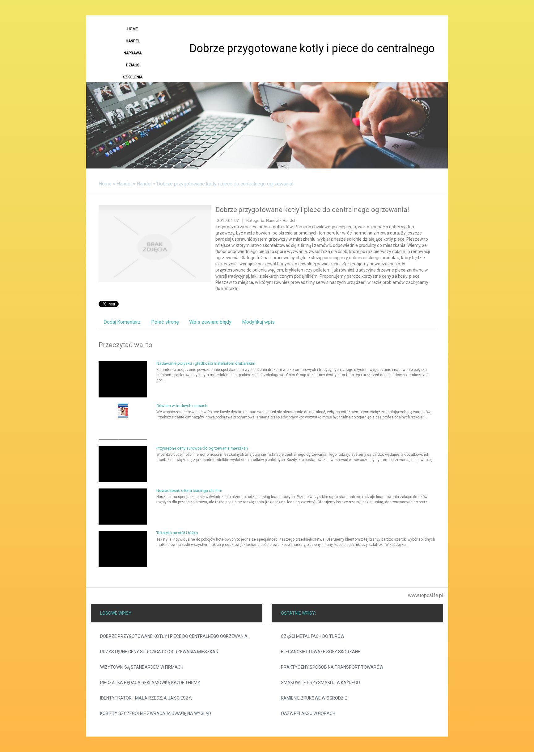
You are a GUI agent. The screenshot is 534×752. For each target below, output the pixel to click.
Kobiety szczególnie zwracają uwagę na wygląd (155, 713)
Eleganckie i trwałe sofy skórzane (320, 651)
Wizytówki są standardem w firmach (141, 667)
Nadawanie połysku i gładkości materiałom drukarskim (205, 363)
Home (105, 184)
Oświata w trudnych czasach (181, 405)
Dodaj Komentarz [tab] (122, 322)
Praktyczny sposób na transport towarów (332, 667)
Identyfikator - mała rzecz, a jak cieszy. (146, 698)
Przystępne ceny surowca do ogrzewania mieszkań (202, 448)
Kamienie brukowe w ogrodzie (314, 698)
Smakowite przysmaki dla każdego (320, 682)
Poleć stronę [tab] (165, 322)
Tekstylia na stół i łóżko (177, 532)
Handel (124, 184)
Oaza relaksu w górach (308, 713)
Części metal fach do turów (312, 636)
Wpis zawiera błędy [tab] (210, 322)
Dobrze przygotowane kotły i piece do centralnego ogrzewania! (225, 184)
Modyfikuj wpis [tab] (258, 322)
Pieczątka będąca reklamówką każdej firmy (150, 682)
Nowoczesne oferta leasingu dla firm (189, 490)
